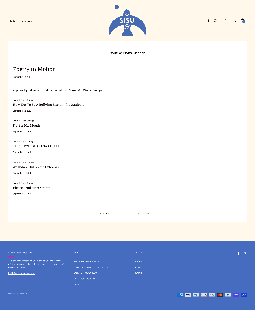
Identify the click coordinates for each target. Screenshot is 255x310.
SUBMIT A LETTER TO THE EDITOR (91, 267)
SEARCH (138, 272)
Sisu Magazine (24, 252)
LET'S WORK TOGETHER (85, 278)
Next (149, 213)
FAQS (76, 284)
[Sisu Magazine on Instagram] (215, 20)
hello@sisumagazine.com (21, 273)
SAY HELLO (140, 261)
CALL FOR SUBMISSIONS (85, 272)
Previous (105, 213)
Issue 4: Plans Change (85, 90)
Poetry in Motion (34, 68)
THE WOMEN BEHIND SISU (86, 261)
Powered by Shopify (17, 293)
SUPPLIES (139, 267)
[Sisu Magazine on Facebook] (208, 20)
